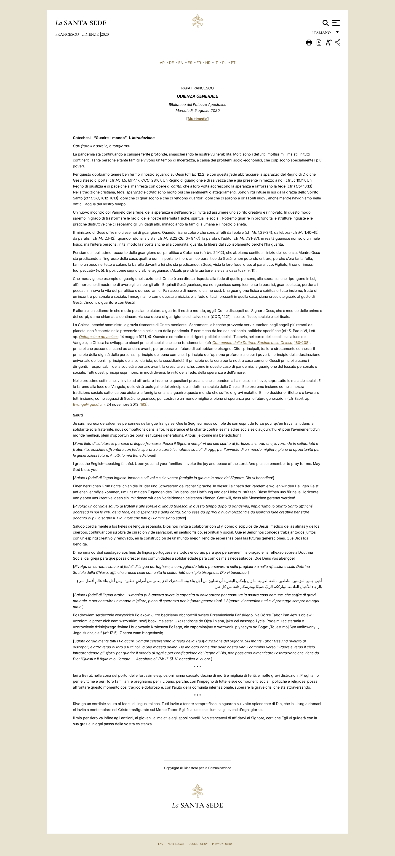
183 (143, 404)
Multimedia (197, 118)
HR (207, 62)
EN (180, 62)
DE (171, 62)
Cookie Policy (198, 843)
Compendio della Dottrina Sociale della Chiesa (252, 342)
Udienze (90, 34)
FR (199, 62)
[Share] (338, 43)
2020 (105, 34)
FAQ (160, 843)
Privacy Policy (222, 843)
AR (162, 62)
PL (224, 62)
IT (216, 62)
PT (233, 62)
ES (190, 62)
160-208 (301, 342)
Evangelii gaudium (89, 404)
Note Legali (176, 843)
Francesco (67, 34)
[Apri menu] (335, 23)
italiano (322, 33)
